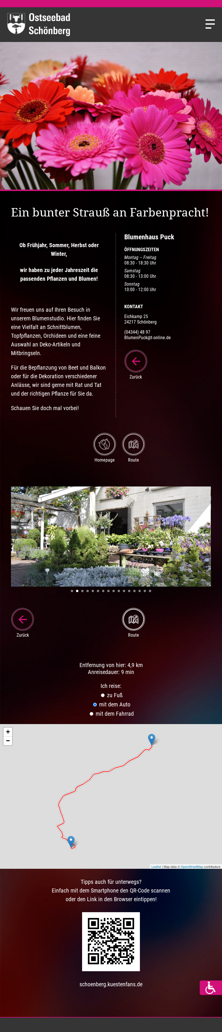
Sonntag (132, 284)
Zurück (136, 377)
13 (134, 591)
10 (119, 591)
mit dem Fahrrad (114, 713)
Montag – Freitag (140, 257)
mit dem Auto (114, 704)
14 (139, 591)
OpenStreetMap (192, 866)
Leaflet (156, 866)
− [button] (8, 740)
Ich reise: (111, 685)
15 (145, 591)
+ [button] (8, 731)
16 (150, 591)
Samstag (132, 270)
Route (133, 460)
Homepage (105, 460)
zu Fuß (114, 695)
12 (129, 591)
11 (124, 591)
